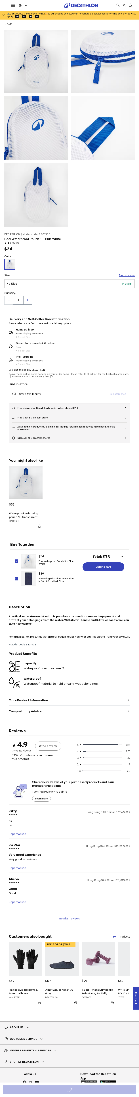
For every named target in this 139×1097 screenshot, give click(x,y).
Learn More (41, 798)
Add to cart (103, 566)
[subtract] (8, 300)
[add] (27, 300)
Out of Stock (71, 1090)
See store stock (118, 394)
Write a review (48, 746)
